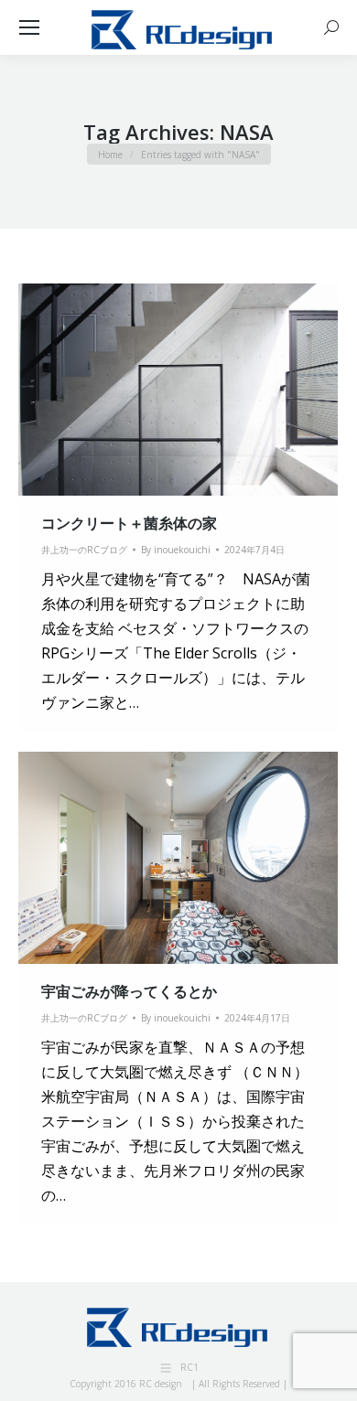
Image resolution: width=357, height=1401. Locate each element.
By (176, 549)
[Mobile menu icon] (29, 27)
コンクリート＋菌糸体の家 (129, 523)
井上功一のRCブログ (84, 549)
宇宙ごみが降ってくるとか (129, 991)
